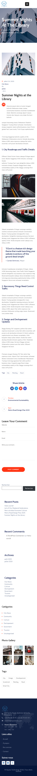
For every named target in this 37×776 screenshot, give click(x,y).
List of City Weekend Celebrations (16, 508)
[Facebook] (12, 388)
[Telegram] (8, 763)
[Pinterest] (20, 388)
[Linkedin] (25, 388)
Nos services (7, 747)
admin (4, 89)
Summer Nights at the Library (14, 515)
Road (22, 373)
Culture (7, 586)
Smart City (6, 686)
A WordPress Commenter (15, 536)
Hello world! (8, 506)
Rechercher (6, 485)
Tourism (7, 593)
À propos (6, 743)
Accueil (4, 30)
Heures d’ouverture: (10, 725)
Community (8, 584)
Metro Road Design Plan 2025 (14, 513)
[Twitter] (16, 388)
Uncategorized (9, 596)
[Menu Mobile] (27, 4)
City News (13, 30)
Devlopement (9, 589)
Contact (5, 751)
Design (11, 678)
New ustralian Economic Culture (15, 510)
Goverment (8, 591)
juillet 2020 (8, 562)
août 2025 (8, 559)
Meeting (14, 373)
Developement (21, 678)
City (8, 373)
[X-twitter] (12, 763)
